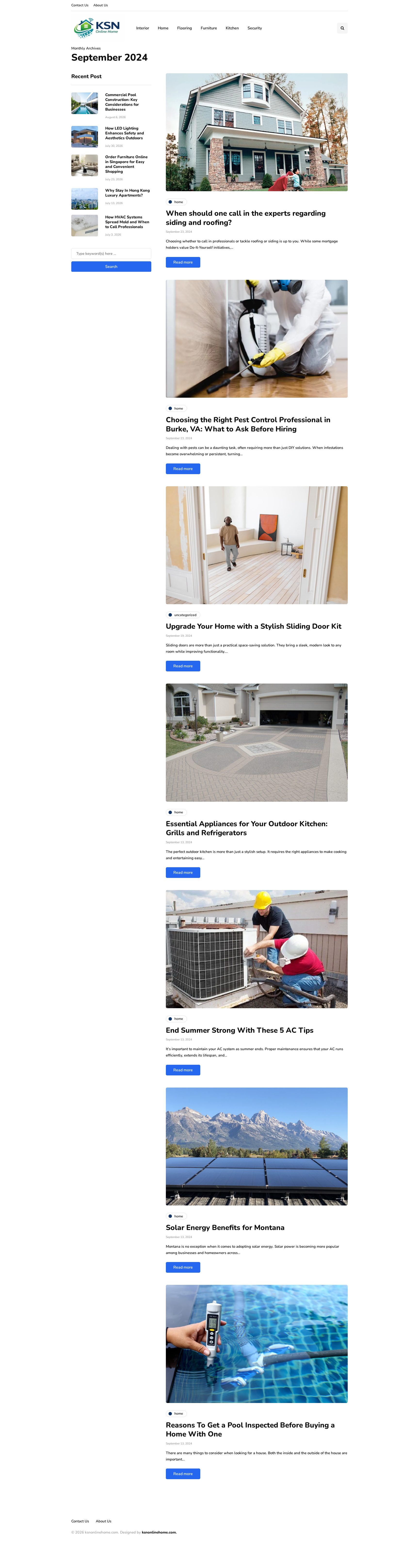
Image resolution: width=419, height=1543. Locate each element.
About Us (100, 5)
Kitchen (232, 28)
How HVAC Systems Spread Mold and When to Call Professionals (127, 221)
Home (163, 28)
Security (255, 28)
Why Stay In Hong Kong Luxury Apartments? (127, 193)
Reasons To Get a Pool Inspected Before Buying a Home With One (250, 1429)
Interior (142, 28)
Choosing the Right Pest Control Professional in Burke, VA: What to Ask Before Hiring (248, 424)
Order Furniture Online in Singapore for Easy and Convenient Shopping (126, 164)
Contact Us (80, 5)
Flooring (184, 28)
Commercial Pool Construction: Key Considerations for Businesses (122, 102)
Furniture (209, 28)
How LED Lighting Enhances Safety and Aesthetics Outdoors (124, 132)
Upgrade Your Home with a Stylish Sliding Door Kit (253, 626)
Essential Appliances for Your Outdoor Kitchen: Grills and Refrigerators (247, 828)
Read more (183, 262)
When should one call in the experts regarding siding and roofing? (246, 218)
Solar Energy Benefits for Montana (225, 1228)
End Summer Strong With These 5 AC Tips (240, 1030)
